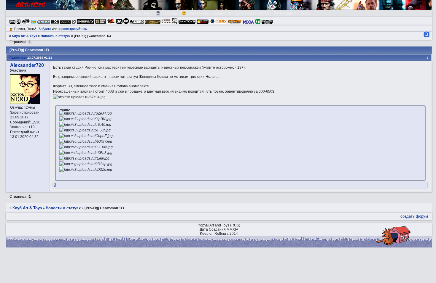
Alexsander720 (27, 65)
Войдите (45, 28)
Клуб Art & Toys (24, 36)
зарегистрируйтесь (72, 28)
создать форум (414, 216)
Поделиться (18, 57)
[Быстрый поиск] (426, 34)
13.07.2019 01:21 (39, 57)
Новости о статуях (55, 36)
